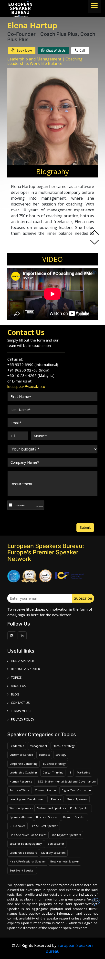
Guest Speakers (77, 799)
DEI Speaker (17, 826)
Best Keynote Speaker (64, 861)
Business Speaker (47, 817)
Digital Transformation (76, 790)
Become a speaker (25, 669)
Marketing (83, 772)
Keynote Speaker (74, 817)
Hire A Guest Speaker (44, 826)
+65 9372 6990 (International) (32, 364)
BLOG (15, 694)
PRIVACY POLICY (22, 719)
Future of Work (19, 790)
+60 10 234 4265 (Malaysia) (30, 375)
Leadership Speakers (23, 852)
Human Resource (21, 781)
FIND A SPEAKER (22, 660)
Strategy (60, 754)
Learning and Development (27, 799)
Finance (56, 799)
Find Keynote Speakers (66, 835)
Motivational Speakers (51, 808)
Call (82, 50)
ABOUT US (18, 686)
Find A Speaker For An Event (28, 835)
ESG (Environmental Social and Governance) (66, 781)
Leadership (17, 746)
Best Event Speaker (22, 870)
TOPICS (16, 677)
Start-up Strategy (64, 746)
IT (70, 772)
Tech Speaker (55, 843)
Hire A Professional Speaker (28, 861)
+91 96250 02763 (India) (28, 370)
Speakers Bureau (21, 817)
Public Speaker (80, 808)
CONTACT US (20, 702)
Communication (45, 790)
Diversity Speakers (53, 852)
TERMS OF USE (21, 711)
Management (38, 746)
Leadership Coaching (23, 772)
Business (44, 754)
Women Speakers (21, 808)
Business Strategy (54, 763)
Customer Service (21, 754)
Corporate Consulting (23, 763)
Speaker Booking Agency (26, 843)
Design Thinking (52, 772)
